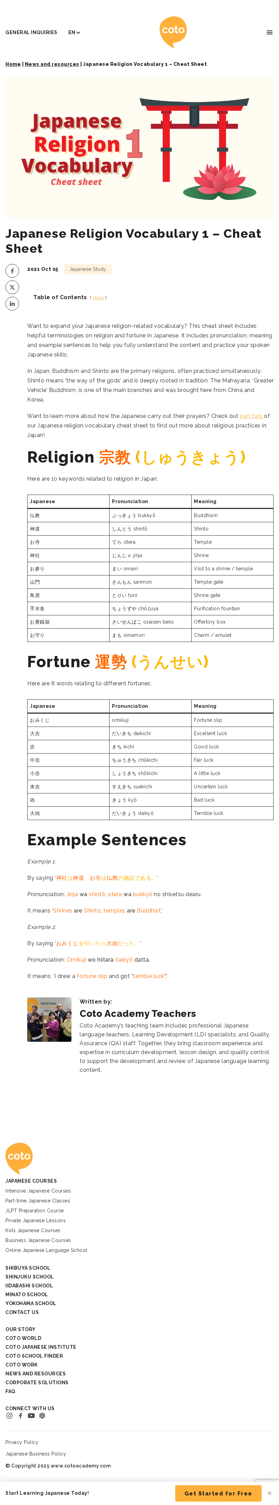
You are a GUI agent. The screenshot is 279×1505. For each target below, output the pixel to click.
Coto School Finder (34, 1356)
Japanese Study (87, 269)
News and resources (52, 64)
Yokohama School (30, 1303)
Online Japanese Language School (46, 1250)
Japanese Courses (31, 1181)
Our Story (20, 1329)
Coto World (23, 1338)
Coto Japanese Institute (41, 1347)
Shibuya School (27, 1268)
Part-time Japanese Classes (37, 1200)
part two (252, 416)
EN (72, 32)
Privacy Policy (21, 1442)
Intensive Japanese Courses (38, 1191)
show (98, 297)
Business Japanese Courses (38, 1240)
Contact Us (22, 1312)
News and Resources (35, 1373)
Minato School (26, 1294)
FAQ (10, 1391)
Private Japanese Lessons (35, 1220)
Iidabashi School (29, 1285)
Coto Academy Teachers (138, 1013)
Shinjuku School (29, 1277)
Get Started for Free (218, 1493)
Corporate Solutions (37, 1382)
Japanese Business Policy (35, 1454)
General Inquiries (31, 32)
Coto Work (21, 1365)
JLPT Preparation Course (34, 1210)
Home (13, 64)
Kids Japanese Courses (33, 1230)
